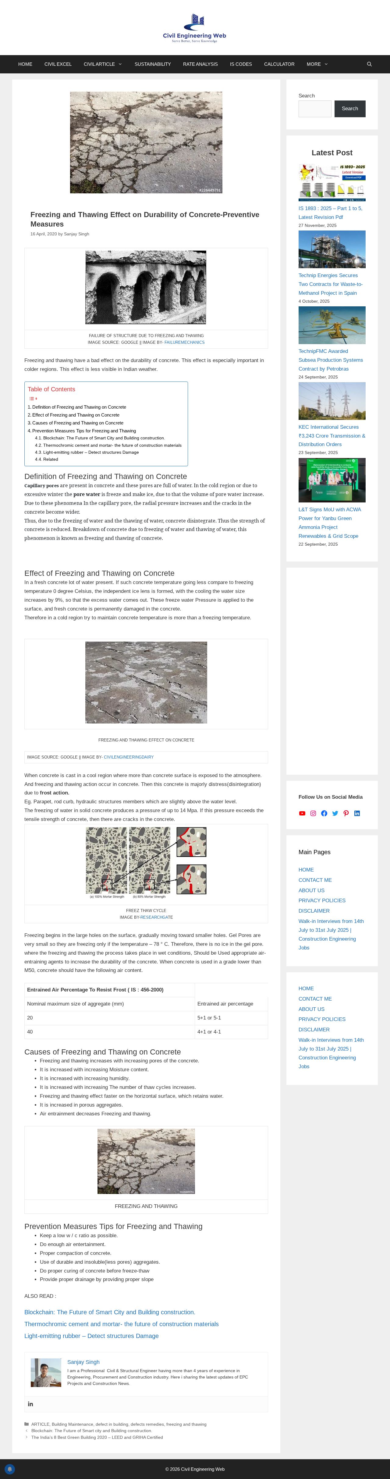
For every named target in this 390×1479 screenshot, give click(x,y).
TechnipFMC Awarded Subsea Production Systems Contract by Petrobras (331, 360)
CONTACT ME (315, 880)
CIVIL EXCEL (58, 64)
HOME (25, 64)
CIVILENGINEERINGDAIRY (129, 757)
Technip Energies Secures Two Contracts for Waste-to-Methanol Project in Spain (331, 284)
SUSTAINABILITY (153, 64)
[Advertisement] (332, 671)
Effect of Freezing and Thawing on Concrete (75, 414)
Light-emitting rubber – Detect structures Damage (91, 452)
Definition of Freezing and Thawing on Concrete (79, 407)
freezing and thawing (186, 1424)
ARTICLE (40, 1424)
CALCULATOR (279, 64)
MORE (314, 64)
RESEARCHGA (154, 917)
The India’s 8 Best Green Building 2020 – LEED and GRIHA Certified (97, 1437)
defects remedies (147, 1424)
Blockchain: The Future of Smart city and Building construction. (91, 1430)
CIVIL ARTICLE (99, 64)
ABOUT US (311, 890)
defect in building (112, 1424)
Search (307, 96)
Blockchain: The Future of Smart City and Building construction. (104, 438)
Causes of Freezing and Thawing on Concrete (77, 422)
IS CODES (241, 64)
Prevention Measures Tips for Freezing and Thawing (84, 430)
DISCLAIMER (314, 911)
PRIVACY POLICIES (322, 900)
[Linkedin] (30, 1404)
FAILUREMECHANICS (185, 342)
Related (50, 459)
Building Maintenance (72, 1424)
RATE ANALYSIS (200, 64)
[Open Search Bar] (369, 64)
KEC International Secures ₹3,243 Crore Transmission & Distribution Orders (332, 436)
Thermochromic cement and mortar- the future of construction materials (112, 445)
